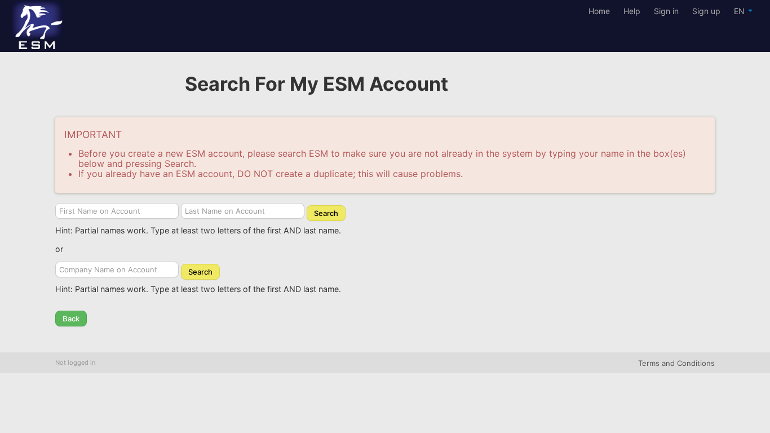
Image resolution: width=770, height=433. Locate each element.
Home (599, 11)
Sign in (666, 11)
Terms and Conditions (676, 363)
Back (71, 318)
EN (740, 11)
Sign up (706, 11)
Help (631, 11)
